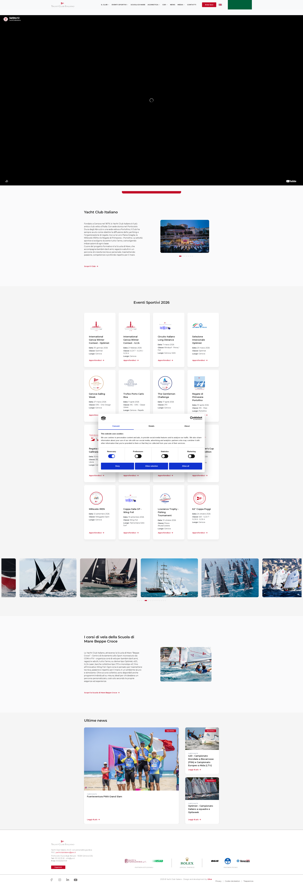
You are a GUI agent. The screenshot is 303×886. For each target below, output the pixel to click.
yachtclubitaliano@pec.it (66, 852)
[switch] (138, 456)
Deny (117, 466)
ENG (220, 4)
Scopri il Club (90, 266)
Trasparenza (248, 881)
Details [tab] (151, 426)
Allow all (185, 466)
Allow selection (151, 466)
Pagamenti (58, 867)
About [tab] (187, 426)
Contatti (191, 5)
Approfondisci (95, 360)
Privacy (218, 881)
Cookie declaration (232, 881)
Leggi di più (92, 819)
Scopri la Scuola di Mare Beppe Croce (100, 693)
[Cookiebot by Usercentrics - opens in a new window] (191, 418)
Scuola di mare (138, 5)
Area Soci (209, 5)
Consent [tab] (116, 426)
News (172, 5)
